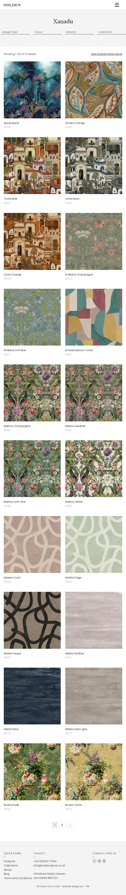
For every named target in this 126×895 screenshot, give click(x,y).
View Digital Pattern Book (106, 54)
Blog (6, 874)
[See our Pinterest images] (99, 862)
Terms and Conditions (18, 878)
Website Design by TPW (76, 886)
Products (9, 861)
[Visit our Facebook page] (94, 862)
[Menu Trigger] (117, 5)
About (8, 870)
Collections (11, 865)
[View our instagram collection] (104, 862)
